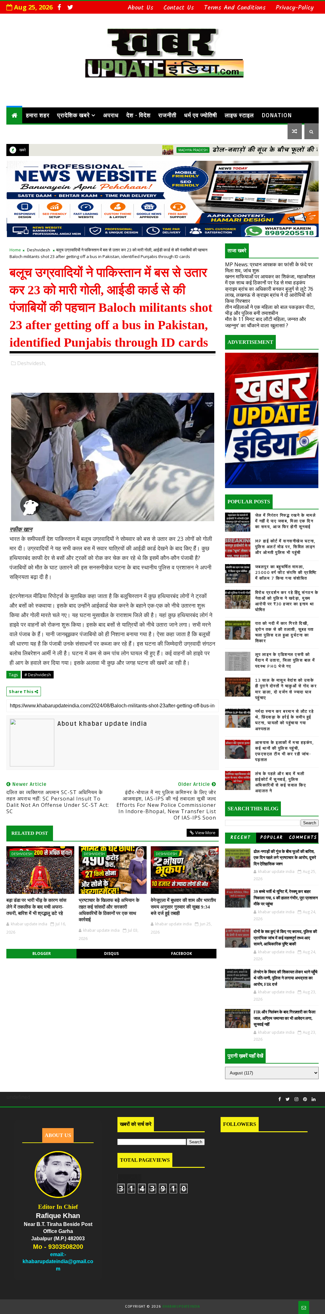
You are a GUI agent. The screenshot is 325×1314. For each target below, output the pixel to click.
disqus (111, 953)
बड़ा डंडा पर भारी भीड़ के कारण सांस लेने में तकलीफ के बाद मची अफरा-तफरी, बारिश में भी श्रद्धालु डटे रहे (36, 907)
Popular (271, 837)
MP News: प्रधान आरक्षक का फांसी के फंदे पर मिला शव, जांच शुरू (269, 267)
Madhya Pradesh (161, 150)
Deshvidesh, (31, 363)
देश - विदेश (138, 115)
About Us (140, 8)
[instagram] (296, 1099)
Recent (240, 837)
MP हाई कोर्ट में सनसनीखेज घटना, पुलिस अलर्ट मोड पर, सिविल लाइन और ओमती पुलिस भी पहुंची (285, 547)
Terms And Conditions (235, 8)
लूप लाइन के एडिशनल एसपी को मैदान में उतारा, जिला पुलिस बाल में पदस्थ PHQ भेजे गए (285, 660)
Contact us (178, 8)
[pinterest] (305, 1099)
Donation (277, 115)
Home (15, 250)
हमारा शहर (38, 115)
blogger (41, 953)
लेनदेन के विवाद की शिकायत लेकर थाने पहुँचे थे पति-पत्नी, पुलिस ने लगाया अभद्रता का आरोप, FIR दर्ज (285, 978)
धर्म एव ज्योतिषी (200, 115)
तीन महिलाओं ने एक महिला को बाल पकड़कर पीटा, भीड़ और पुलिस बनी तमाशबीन (270, 310)
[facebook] (59, 7)
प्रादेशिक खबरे (73, 115)
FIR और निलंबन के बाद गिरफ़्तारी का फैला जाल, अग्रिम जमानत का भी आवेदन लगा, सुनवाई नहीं (284, 1018)
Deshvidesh (38, 250)
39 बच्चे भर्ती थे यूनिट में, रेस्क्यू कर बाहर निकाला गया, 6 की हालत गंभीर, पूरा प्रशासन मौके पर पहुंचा (286, 897)
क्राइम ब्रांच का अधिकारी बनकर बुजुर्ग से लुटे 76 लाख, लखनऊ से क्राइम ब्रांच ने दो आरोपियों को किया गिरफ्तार (269, 294)
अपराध (111, 115)
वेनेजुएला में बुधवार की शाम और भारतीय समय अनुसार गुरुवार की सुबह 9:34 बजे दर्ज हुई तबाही (183, 907)
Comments (303, 837)
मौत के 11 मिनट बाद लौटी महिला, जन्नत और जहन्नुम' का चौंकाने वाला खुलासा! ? (265, 322)
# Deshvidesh (37, 674)
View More (205, 832)
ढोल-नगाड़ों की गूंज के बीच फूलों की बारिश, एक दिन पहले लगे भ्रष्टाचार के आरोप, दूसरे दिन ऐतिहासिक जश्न (285, 857)
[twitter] (70, 7)
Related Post (29, 833)
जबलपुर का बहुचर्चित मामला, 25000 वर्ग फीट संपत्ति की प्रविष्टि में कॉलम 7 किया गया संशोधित (286, 572)
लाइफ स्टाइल (239, 115)
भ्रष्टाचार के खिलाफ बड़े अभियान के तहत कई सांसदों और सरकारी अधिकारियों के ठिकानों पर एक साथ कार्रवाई (109, 910)
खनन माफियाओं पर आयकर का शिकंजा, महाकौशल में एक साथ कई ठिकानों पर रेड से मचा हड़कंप (270, 279)
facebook (181, 953)
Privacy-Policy (295, 8)
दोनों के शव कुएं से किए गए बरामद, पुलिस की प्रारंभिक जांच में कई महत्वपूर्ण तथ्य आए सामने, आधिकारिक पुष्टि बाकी (285, 937)
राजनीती (167, 115)
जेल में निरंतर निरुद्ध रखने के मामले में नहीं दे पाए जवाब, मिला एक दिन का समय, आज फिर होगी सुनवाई (285, 521)
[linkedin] (313, 1099)
